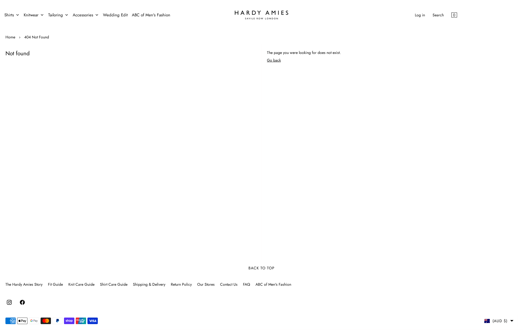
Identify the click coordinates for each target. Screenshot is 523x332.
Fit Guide (55, 284)
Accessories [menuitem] (83, 15)
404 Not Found (36, 37)
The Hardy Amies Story (23, 284)
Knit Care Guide (81, 284)
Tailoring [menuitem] (55, 15)
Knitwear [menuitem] (31, 15)
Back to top (261, 268)
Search (438, 15)
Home (10, 37)
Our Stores (206, 284)
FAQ (246, 284)
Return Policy (181, 284)
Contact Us (229, 284)
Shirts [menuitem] (9, 15)
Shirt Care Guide (113, 284)
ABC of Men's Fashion (273, 284)
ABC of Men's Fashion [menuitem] (151, 15)
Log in (420, 15)
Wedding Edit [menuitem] (115, 15)
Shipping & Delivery (149, 284)
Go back (274, 60)
